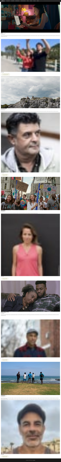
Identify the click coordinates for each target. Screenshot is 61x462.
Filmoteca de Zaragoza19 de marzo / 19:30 (4, 175)
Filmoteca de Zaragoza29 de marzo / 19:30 (4, 456)
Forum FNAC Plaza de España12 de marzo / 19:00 (5, 74)
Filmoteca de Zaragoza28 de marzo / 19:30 (4, 360)
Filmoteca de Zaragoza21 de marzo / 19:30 (4, 278)
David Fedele (2, 454)
